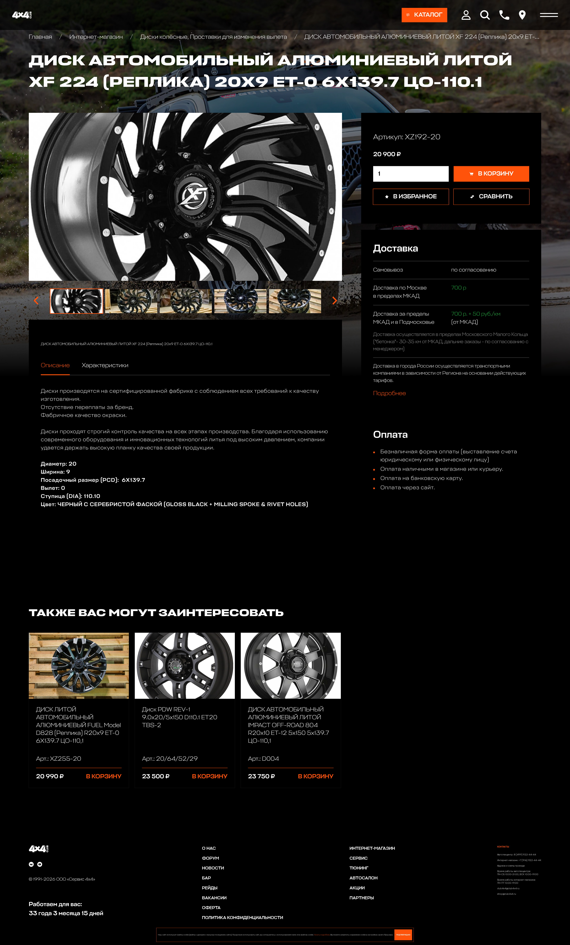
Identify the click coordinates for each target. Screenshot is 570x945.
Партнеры (362, 898)
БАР (206, 878)
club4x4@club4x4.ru (508, 889)
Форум (210, 858)
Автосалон (364, 878)
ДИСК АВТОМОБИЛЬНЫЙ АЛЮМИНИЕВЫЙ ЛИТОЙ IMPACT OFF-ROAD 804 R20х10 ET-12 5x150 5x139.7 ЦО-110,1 (288, 725)
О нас (209, 848)
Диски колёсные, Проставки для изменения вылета (213, 37)
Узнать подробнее (322, 935)
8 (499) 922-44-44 (525, 855)
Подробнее (389, 393)
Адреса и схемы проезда (511, 866)
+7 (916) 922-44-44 (530, 860)
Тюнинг (359, 868)
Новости (213, 868)
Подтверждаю (403, 935)
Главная (41, 37)
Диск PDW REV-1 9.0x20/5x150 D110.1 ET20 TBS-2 (179, 717)
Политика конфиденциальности (242, 918)
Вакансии (214, 898)
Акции (357, 888)
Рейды (209, 888)
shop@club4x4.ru (506, 894)
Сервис (359, 858)
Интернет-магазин (96, 37)
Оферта (211, 908)
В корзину (104, 777)
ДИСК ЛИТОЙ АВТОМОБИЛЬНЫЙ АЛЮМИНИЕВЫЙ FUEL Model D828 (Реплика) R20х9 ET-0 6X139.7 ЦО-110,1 (78, 725)
